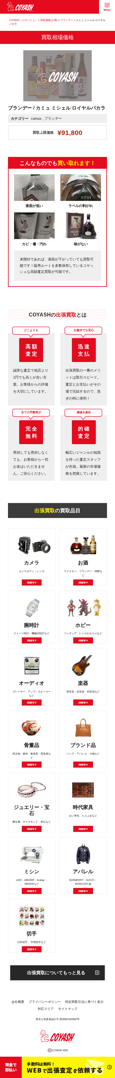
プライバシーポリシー (45, 1002)
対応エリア (46, 1009)
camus (36, 118)
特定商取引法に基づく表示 (84, 1002)
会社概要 (18, 1002)
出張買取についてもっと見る (56, 972)
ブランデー (53, 118)
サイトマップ (67, 1009)
